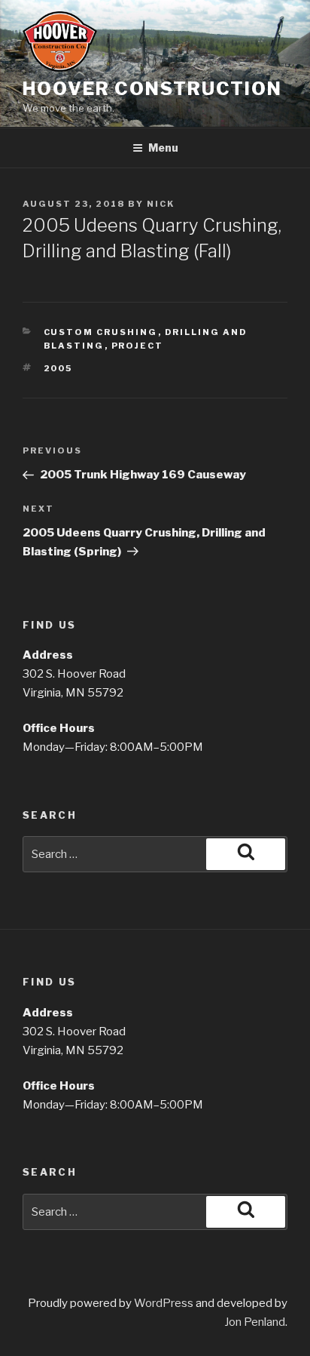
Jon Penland (254, 1322)
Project (137, 345)
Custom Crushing (101, 332)
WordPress (163, 1303)
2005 (58, 368)
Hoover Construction (152, 89)
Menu (163, 147)
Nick (161, 203)
